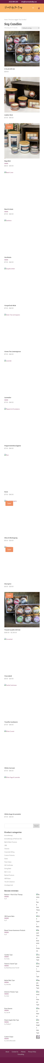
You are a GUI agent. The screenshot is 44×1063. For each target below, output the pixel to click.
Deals (6, 859)
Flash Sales (7, 862)
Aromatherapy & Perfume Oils (13, 839)
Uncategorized (8, 885)
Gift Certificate (8, 865)
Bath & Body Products (10, 842)
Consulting (21, 1054)
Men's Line (7, 872)
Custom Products (9, 855)
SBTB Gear (7, 878)
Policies (23, 1052)
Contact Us (15, 1052)
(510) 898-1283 (13, 2)
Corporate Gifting (9, 852)
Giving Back (7, 868)
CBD (5, 845)
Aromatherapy (8, 835)
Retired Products (9, 875)
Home (6, 20)
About (7, 1052)
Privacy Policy (32, 1052)
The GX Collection (9, 882)
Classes (6, 849)
